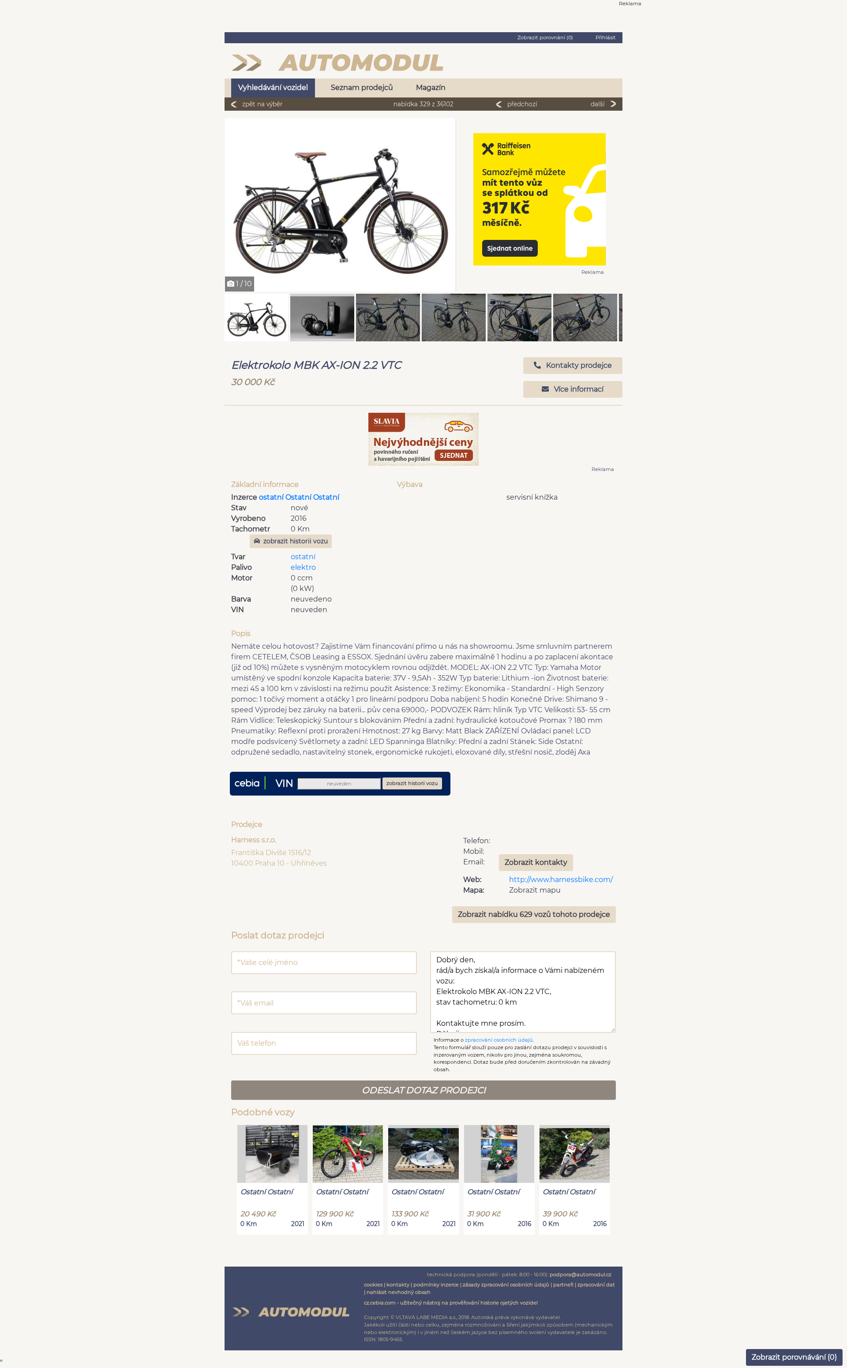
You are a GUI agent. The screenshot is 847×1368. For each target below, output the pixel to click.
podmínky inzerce (436, 1285)
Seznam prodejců (362, 87)
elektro (303, 567)
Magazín (431, 87)
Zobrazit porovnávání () (794, 1357)
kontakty (397, 1285)
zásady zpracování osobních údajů (506, 1285)
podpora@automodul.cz (580, 1274)
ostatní (303, 557)
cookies (373, 1285)
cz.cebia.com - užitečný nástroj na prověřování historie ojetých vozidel (451, 1303)
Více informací (577, 389)
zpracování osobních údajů (499, 1040)
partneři (563, 1285)
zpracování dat (596, 1285)
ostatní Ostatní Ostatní (299, 497)
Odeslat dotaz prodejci (424, 1090)
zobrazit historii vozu (295, 541)
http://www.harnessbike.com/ (561, 879)
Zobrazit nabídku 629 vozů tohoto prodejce (534, 914)
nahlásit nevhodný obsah (399, 1292)
